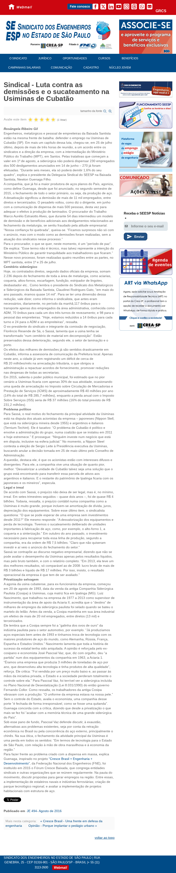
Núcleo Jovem (120, 67)
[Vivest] (145, 185)
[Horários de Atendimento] (145, 116)
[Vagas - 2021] (145, 152)
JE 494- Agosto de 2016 (44, 811)
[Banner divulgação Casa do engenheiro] (145, 89)
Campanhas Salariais (24, 67)
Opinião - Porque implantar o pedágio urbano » (62, 825)
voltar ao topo (105, 837)
